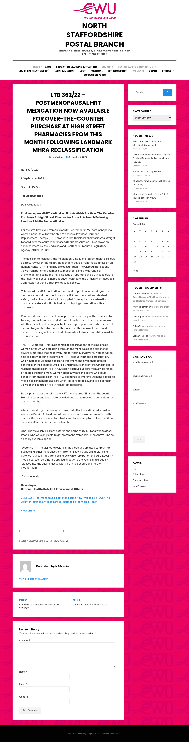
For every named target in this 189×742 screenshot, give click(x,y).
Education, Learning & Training (76, 67)
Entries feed (139, 474)
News (36, 67)
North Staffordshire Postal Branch (94, 35)
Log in (135, 468)
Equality (107, 67)
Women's (64, 541)
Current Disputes (94, 74)
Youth (153, 70)
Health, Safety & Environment (137, 67)
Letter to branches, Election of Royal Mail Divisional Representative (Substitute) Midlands (152, 158)
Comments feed (141, 480)
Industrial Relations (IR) (33, 70)
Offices (166, 70)
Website (23, 696)
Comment (25, 640)
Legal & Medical (64, 70)
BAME (48, 67)
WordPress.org (139, 486)
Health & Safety (45, 541)
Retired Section (117, 70)
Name (23, 671)
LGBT (83, 70)
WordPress (117, 734)
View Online (28, 510)
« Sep (135, 271)
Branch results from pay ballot (147, 171)
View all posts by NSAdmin (33, 578)
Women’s (138, 70)
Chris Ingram (139, 316)
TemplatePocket (93, 734)
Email (23, 684)
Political (97, 70)
